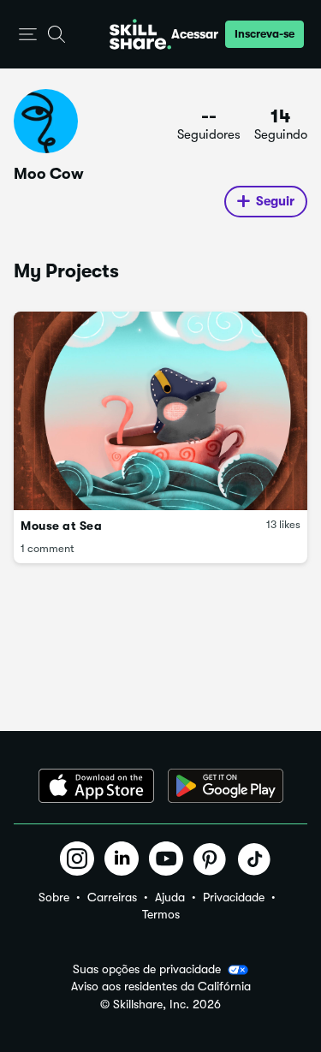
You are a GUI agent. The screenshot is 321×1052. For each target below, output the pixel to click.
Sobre (54, 897)
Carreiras (112, 897)
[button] (28, 34)
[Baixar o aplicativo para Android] (225, 786)
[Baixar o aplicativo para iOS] (96, 786)
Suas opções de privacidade (147, 969)
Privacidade (234, 897)
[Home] (140, 34)
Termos (161, 914)
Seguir (275, 201)
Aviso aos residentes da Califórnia (161, 986)
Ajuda (170, 897)
